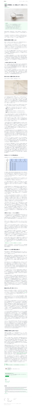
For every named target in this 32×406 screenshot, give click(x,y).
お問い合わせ (20, 403)
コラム (21, 1)
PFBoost (5, 1)
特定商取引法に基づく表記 (8, 403)
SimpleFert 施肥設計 (9, 401)
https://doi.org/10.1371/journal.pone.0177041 (19, 388)
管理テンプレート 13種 (9, 400)
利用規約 (17, 403)
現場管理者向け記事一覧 (6, 7)
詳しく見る (7, 376)
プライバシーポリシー (14, 403)
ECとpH (25, 292)
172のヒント (27, 1)
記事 (4, 399)
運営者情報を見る (9, 369)
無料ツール (24, 1)
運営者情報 (5, 403)
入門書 (5, 380)
